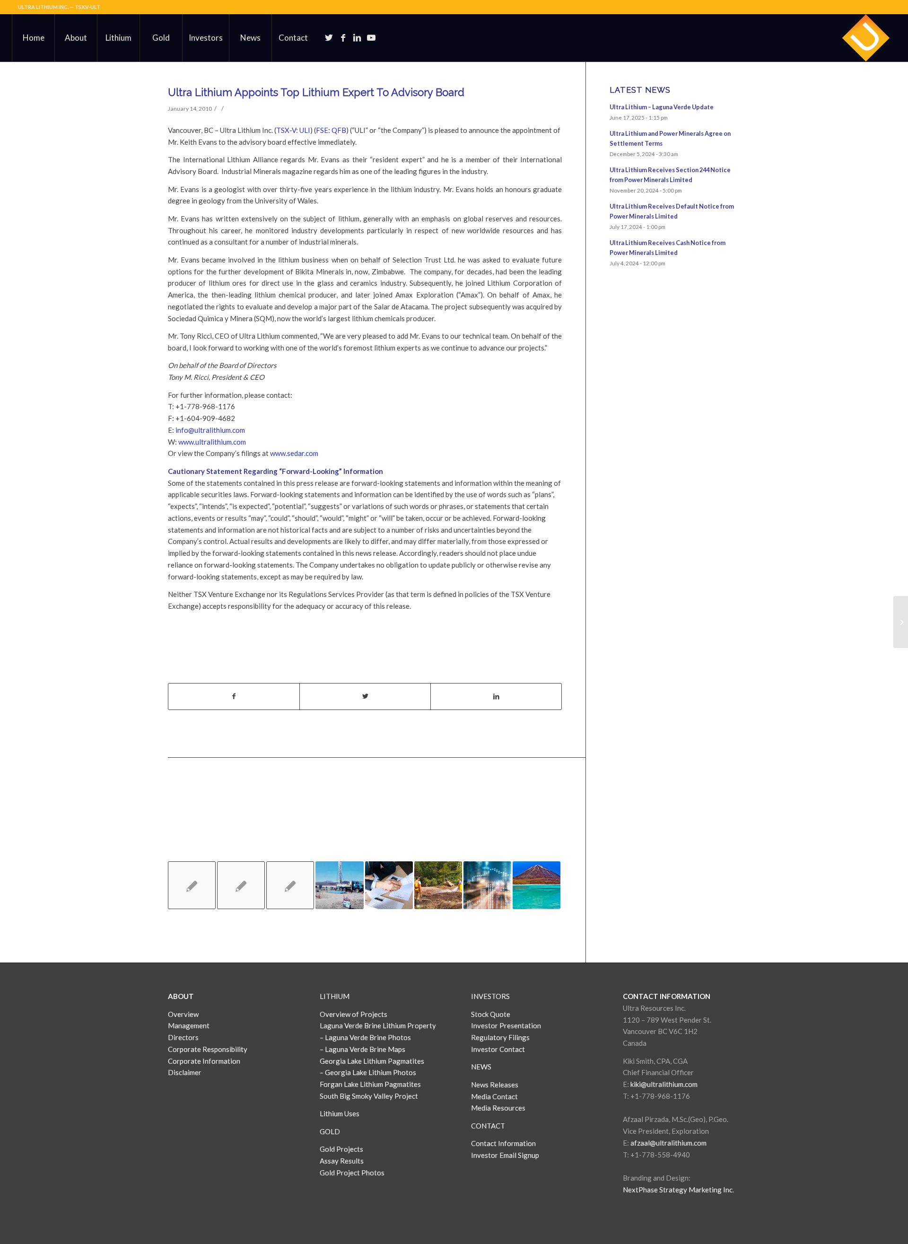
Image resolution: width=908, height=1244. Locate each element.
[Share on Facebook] (233, 696)
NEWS (481, 1066)
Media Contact (494, 1096)
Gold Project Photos (352, 1172)
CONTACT (488, 1125)
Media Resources (498, 1108)
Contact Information (503, 1143)
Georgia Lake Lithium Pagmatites (372, 1061)
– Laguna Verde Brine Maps (362, 1049)
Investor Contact (498, 1049)
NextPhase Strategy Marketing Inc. (678, 1189)
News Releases (494, 1084)
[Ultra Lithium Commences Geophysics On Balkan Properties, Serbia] (290, 885)
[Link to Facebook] (343, 37)
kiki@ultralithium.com (664, 1084)
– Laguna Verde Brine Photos (365, 1037)
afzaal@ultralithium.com (668, 1143)
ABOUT (181, 996)
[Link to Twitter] (329, 37)
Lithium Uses (339, 1113)
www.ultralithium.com (212, 442)
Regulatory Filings (500, 1037)
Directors (183, 1037)
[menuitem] (33, 37)
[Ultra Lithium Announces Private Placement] (487, 885)
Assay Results (342, 1160)
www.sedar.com (294, 453)
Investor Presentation (506, 1025)
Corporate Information (204, 1061)
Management (189, 1025)
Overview (183, 1014)
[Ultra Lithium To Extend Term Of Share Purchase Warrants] (192, 885)
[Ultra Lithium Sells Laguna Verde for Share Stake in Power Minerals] (339, 885)
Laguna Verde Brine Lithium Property (378, 1025)
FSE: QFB (331, 130)
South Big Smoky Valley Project (369, 1096)
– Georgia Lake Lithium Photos (368, 1072)
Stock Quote (490, 1014)
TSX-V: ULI (293, 130)
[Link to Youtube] (371, 37)
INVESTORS (490, 996)
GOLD (330, 1131)
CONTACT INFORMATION (666, 996)
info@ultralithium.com (210, 430)
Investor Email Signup (506, 1155)
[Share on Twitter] (365, 696)
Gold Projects (341, 1149)
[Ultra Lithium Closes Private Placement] (389, 885)
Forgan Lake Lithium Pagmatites (370, 1084)
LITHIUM (334, 996)
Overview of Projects (353, 1014)
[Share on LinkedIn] (496, 696)
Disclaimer (184, 1072)
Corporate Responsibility (207, 1049)
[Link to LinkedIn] (357, 37)
